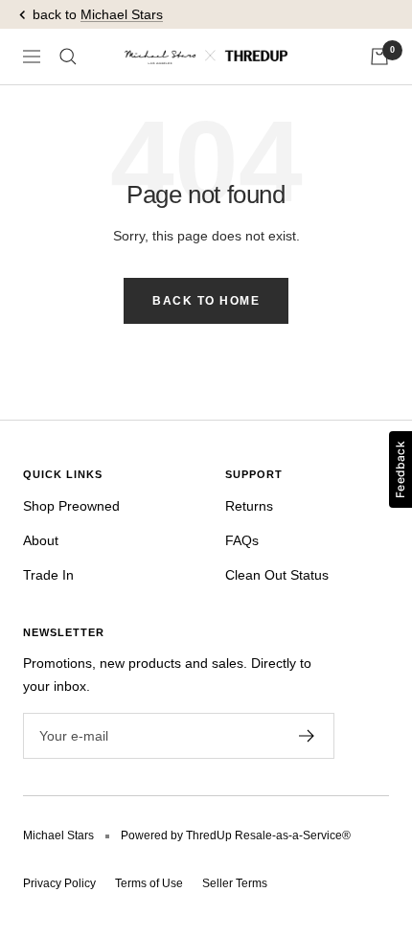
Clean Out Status (277, 575)
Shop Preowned (71, 506)
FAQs (242, 540)
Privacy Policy (59, 883)
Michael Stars (121, 14)
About (40, 540)
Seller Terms (234, 883)
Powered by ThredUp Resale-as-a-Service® (236, 835)
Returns (249, 506)
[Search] (68, 56)
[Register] (307, 736)
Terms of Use (149, 883)
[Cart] (379, 56)
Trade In (48, 575)
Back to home (206, 301)
